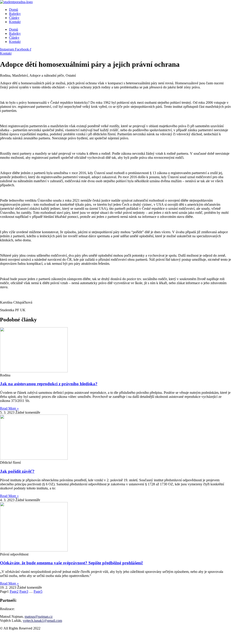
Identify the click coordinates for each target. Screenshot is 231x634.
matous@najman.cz (39, 616)
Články (14, 18)
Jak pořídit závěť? (17, 471)
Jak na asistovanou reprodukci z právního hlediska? (48, 383)
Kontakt (15, 22)
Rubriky (15, 14)
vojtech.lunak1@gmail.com (42, 620)
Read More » (9, 408)
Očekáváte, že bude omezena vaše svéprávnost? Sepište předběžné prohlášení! (71, 562)
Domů (13, 10)
